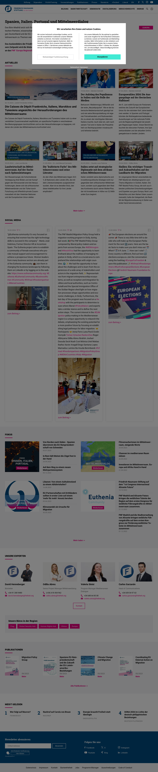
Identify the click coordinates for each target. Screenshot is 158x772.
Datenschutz (74, 67)
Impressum (84, 67)
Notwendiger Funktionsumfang (55, 57)
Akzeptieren (102, 57)
